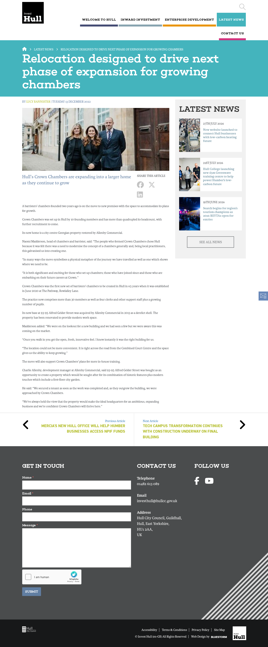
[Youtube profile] (209, 481)
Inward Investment (140, 19)
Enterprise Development (189, 19)
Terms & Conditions (174, 630)
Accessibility (149, 630)
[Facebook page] (197, 481)
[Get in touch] (263, 296)
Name (28, 477)
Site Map (219, 630)
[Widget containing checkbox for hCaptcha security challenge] (51, 576)
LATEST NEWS (231, 19)
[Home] (38, 13)
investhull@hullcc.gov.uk (157, 501)
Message (30, 525)
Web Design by (200, 636)
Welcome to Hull (99, 19)
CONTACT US (232, 33)
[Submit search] (242, 7)
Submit (31, 591)
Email (27, 493)
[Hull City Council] (30, 629)
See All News (210, 242)
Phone (27, 509)
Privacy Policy (200, 630)
